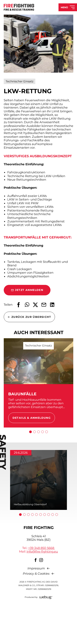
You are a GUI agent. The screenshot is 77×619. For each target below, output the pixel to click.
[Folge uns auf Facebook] (36, 560)
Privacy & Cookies (36, 573)
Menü (64, 7)
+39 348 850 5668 (41, 548)
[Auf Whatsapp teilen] (27, 304)
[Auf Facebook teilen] (18, 304)
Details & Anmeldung (32, 417)
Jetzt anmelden (29, 290)
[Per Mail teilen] (44, 304)
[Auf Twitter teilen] (35, 304)
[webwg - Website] (46, 597)
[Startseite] (19, 7)
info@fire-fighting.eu (42, 551)
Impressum (36, 568)
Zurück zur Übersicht (31, 317)
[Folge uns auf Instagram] (41, 560)
